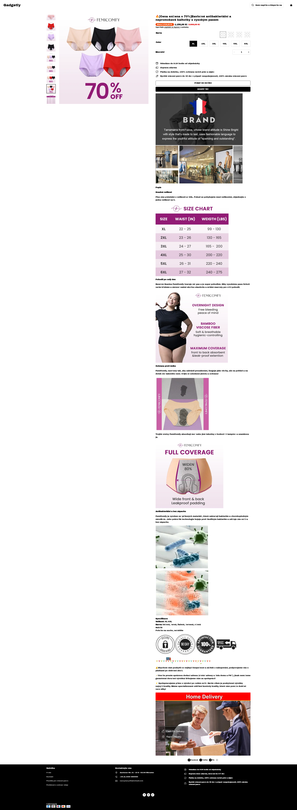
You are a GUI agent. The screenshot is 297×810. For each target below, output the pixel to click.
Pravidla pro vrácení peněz (57, 781)
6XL (246, 44)
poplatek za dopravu (172, 27)
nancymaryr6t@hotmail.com (131, 781)
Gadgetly (54, 804)
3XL (214, 44)
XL (193, 44)
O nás (48, 772)
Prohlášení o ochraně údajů (57, 785)
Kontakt (49, 777)
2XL (203, 44)
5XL (235, 44)
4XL (225, 44)
